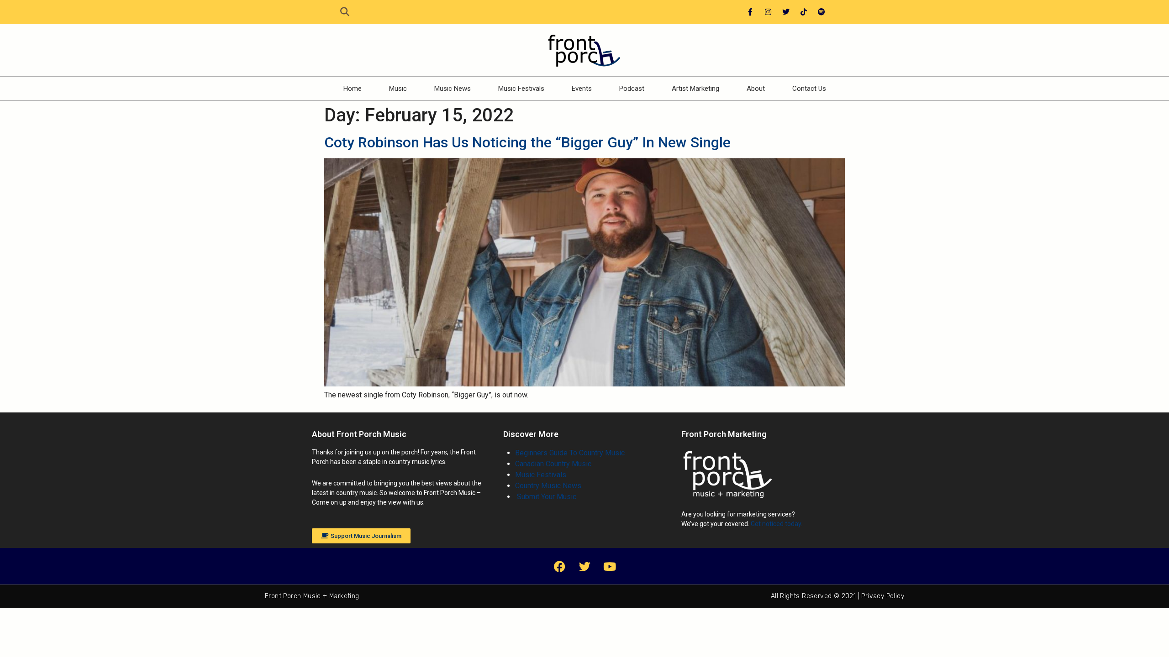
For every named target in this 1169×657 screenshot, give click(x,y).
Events (582, 88)
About (756, 88)
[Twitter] (786, 12)
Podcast (631, 88)
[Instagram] (768, 12)
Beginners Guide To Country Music (570, 452)
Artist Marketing (695, 88)
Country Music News (548, 485)
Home (352, 88)
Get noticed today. (776, 523)
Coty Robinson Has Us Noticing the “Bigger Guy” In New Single (527, 142)
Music (398, 88)
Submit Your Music (545, 496)
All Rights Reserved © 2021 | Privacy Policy (837, 596)
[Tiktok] (803, 12)
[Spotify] (821, 12)
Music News (452, 88)
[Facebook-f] (750, 12)
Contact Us (809, 88)
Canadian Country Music (553, 463)
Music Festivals (521, 88)
